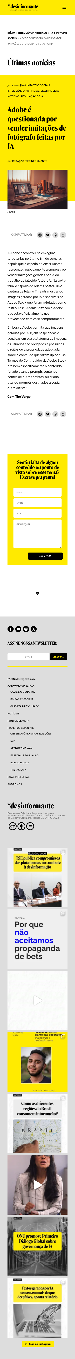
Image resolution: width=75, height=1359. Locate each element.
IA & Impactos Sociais (35, 85)
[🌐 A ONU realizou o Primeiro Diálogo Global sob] (38, 1246)
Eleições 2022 (19, 762)
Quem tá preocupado (24, 706)
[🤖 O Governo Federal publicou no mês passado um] (38, 1062)
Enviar (45, 555)
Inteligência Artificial (23, 90)
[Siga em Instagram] (26, 629)
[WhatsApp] (55, 235)
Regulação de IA (32, 96)
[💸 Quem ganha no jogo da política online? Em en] (38, 1000)
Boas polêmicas (18, 777)
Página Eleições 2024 (22, 679)
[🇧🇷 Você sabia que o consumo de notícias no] (38, 1123)
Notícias (13, 96)
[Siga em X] (34, 629)
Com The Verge (19, 396)
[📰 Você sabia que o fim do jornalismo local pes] (38, 1185)
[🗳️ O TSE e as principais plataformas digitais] (38, 877)
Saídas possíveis (21, 699)
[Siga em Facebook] (11, 629)
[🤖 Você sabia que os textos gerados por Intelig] (38, 1308)
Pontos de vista (18, 720)
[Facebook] (40, 235)
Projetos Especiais (21, 727)
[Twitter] (48, 235)
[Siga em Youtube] (18, 629)
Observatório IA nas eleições (30, 733)
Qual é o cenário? (22, 691)
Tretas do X (18, 769)
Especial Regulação (24, 755)
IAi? (12, 740)
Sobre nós (15, 784)
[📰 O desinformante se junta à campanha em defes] (38, 939)
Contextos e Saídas (21, 686)
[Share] (63, 235)
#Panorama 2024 (21, 748)
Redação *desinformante (29, 161)
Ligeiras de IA (50, 90)
